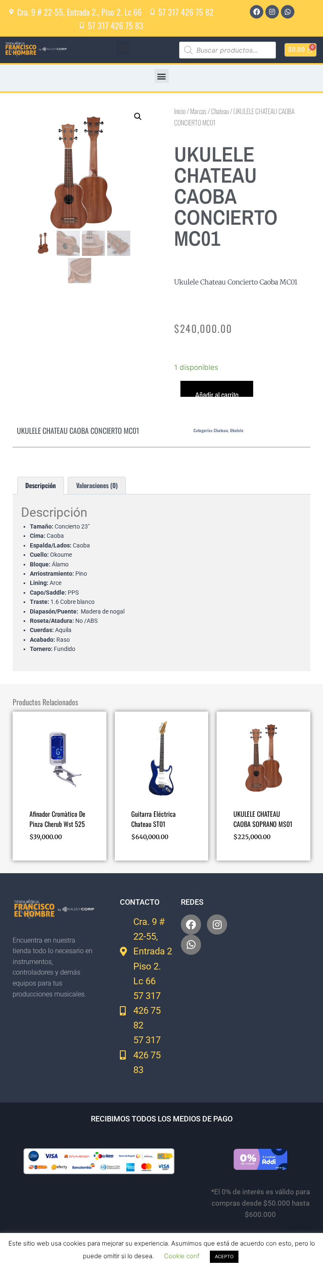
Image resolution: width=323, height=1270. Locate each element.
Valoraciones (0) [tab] (97, 485)
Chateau (220, 111)
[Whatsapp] (287, 12)
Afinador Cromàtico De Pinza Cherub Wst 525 (57, 819)
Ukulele (237, 430)
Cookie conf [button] (181, 1256)
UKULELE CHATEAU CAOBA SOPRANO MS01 (262, 819)
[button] (123, 48)
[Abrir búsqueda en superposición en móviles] (227, 50)
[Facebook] (256, 12)
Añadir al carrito (216, 393)
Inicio (179, 111)
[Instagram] (272, 12)
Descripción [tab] (40, 485)
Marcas (198, 111)
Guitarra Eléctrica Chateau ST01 (153, 819)
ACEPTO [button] (224, 1256)
